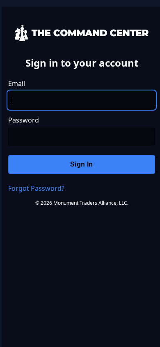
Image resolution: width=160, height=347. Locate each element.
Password (23, 120)
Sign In (81, 164)
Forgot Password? (36, 188)
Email (16, 83)
